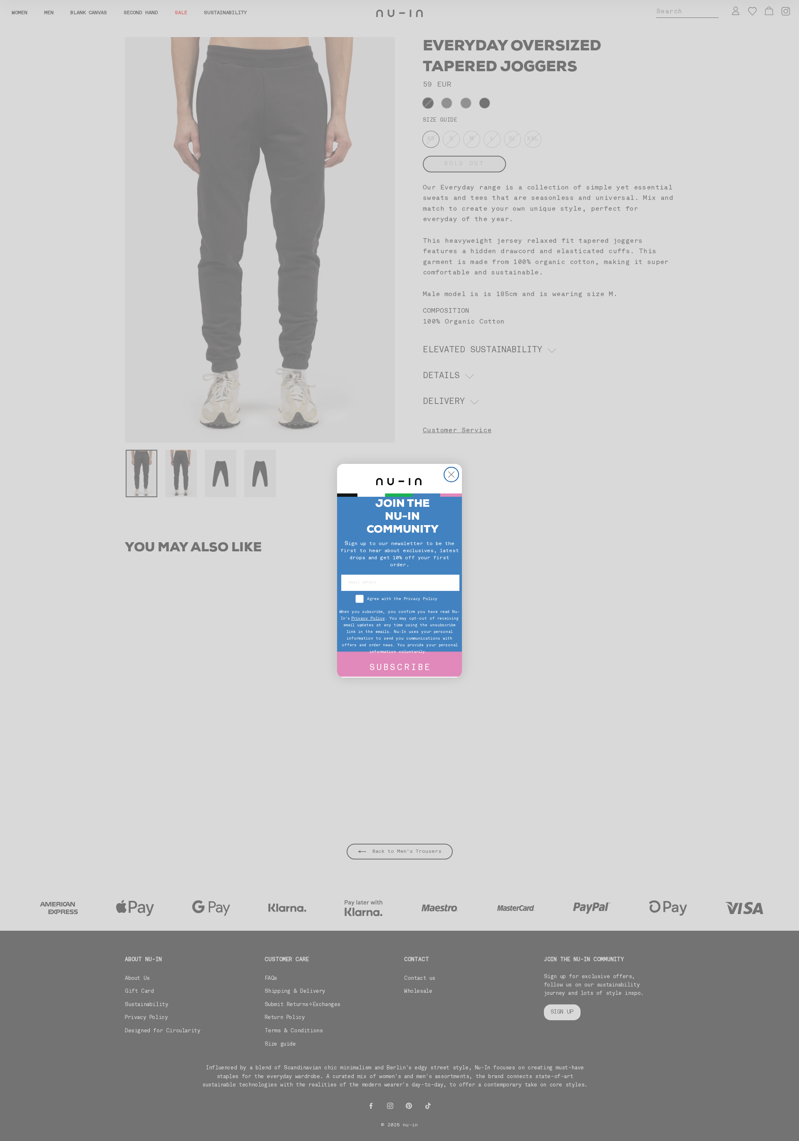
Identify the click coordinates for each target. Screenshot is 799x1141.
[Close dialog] (451, 474)
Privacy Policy (368, 618)
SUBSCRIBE (401, 668)
